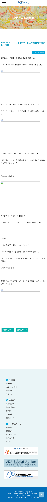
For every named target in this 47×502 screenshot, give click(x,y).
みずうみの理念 (11, 387)
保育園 (8, 411)
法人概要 (9, 383)
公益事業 (9, 414)
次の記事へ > (22, 330)
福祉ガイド (10, 418)
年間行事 (9, 390)
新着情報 (9, 427)
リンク (8, 441)
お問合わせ (10, 438)
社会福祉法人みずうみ (23, 2)
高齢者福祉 (10, 404)
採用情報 (9, 431)
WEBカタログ (11, 434)
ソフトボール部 (39, 52)
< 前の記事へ (8, 330)
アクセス (9, 394)
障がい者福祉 (11, 407)
